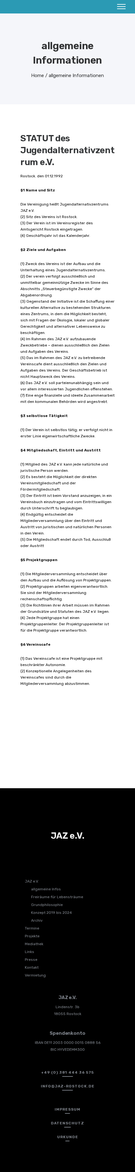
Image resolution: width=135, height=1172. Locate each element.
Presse (31, 959)
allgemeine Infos (46, 889)
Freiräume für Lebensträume (57, 897)
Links (29, 952)
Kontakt (32, 967)
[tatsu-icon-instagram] (58, 853)
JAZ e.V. (32, 881)
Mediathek (34, 944)
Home (37, 75)
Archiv (37, 920)
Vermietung (35, 975)
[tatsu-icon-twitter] (68, 853)
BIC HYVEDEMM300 (68, 1049)
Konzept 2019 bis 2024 (51, 912)
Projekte (32, 936)
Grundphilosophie (47, 905)
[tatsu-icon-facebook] (48, 853)
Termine (32, 928)
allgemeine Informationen (76, 75)
